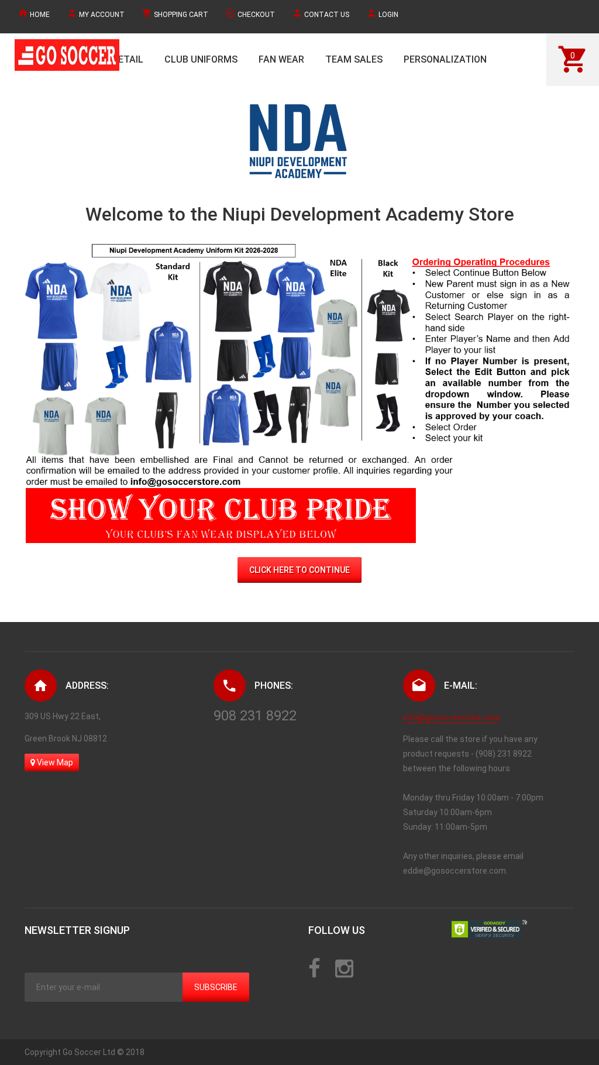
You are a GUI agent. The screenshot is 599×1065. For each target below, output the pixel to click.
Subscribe (215, 987)
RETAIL (127, 59)
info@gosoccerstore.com (451, 717)
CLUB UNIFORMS (200, 59)
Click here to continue (299, 570)
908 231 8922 (255, 716)
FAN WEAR (281, 59)
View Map (54, 762)
